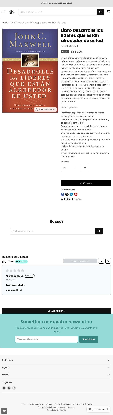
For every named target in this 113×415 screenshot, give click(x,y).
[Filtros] (101, 261)
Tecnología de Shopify (56, 410)
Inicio (4, 22)
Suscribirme (88, 339)
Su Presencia (78, 404)
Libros (57, 404)
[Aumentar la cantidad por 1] (84, 167)
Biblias (49, 404)
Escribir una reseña (80, 261)
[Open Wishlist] (4, 411)
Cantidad (65, 162)
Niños (89, 404)
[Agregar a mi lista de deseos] (63, 177)
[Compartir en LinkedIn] (71, 194)
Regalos (66, 404)
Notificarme (85, 183)
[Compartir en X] (67, 194)
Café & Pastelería (36, 404)
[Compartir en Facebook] (62, 194)
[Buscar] (100, 12)
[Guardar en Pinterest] (75, 194)
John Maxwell (71, 46)
